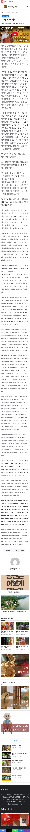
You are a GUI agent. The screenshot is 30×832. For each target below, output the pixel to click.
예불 (22, 550)
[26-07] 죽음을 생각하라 (22, 632)
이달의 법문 (15, 12)
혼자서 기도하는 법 (17, 775)
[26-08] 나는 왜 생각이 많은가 (7, 632)
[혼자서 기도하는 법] (6, 778)
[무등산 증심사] (11, 6)
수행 (16, 550)
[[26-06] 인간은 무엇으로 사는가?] (7, 641)
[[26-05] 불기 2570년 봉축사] (22, 641)
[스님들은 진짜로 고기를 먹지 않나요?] (6, 755)
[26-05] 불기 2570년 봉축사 (22, 647)
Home (4, 12)
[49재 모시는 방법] (6, 748)
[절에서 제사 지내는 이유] (6, 763)
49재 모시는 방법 (16, 746)
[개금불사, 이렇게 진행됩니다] (6, 770)
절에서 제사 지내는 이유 (18, 760)
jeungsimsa (15, 569)
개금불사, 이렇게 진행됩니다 (19, 768)
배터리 (8, 550)
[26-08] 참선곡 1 (8, 1)
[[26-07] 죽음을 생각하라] (22, 626)
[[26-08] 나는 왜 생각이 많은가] (7, 626)
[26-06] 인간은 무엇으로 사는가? (7, 647)
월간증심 (9, 12)
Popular (15, 740)
